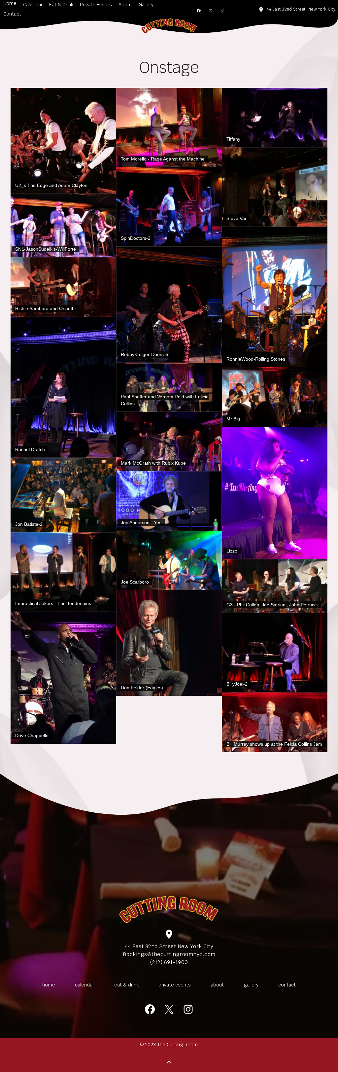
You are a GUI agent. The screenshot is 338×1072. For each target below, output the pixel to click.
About (125, 5)
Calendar (33, 5)
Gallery (146, 5)
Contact (12, 14)
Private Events (96, 5)
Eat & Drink (61, 5)
